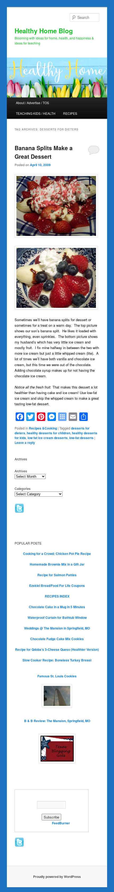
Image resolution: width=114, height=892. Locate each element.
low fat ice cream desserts (48, 437)
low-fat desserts (81, 437)
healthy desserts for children (48, 433)
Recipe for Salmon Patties (57, 574)
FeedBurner (61, 823)
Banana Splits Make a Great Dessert (44, 152)
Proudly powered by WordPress (57, 876)
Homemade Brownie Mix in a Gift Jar (57, 564)
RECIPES (70, 113)
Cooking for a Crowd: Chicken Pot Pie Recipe (57, 553)
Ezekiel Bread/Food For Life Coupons (57, 585)
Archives (21, 471)
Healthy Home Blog (44, 30)
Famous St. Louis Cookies (57, 676)
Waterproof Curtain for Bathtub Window (57, 617)
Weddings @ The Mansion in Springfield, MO (57, 628)
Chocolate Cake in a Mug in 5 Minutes (57, 606)
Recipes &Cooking (43, 428)
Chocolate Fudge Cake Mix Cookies (57, 638)
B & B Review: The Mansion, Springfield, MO (57, 720)
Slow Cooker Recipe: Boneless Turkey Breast (57, 660)
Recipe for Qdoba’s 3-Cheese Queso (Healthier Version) (57, 649)
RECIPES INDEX (57, 596)
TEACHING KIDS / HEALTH (35, 113)
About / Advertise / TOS (32, 102)
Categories (22, 488)
